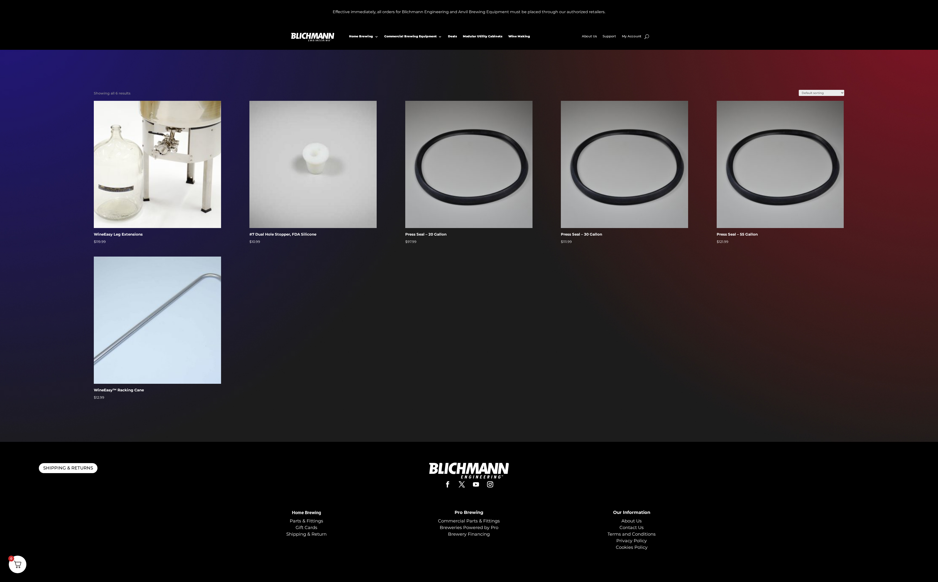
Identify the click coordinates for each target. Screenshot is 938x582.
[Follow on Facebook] (448, 484)
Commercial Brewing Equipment (410, 36)
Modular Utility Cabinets (482, 36)
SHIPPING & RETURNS (68, 468)
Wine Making (519, 36)
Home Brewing (361, 36)
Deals (452, 36)
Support (609, 36)
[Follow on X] (462, 484)
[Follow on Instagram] (490, 484)
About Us (589, 36)
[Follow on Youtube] (476, 484)
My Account (631, 36)
